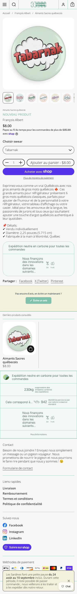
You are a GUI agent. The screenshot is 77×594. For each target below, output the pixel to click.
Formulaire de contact (18, 468)
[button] (14, 4)
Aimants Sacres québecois (19, 345)
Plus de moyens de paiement (38, 178)
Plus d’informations (38, 434)
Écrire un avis (42, 301)
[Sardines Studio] (38, 4)
